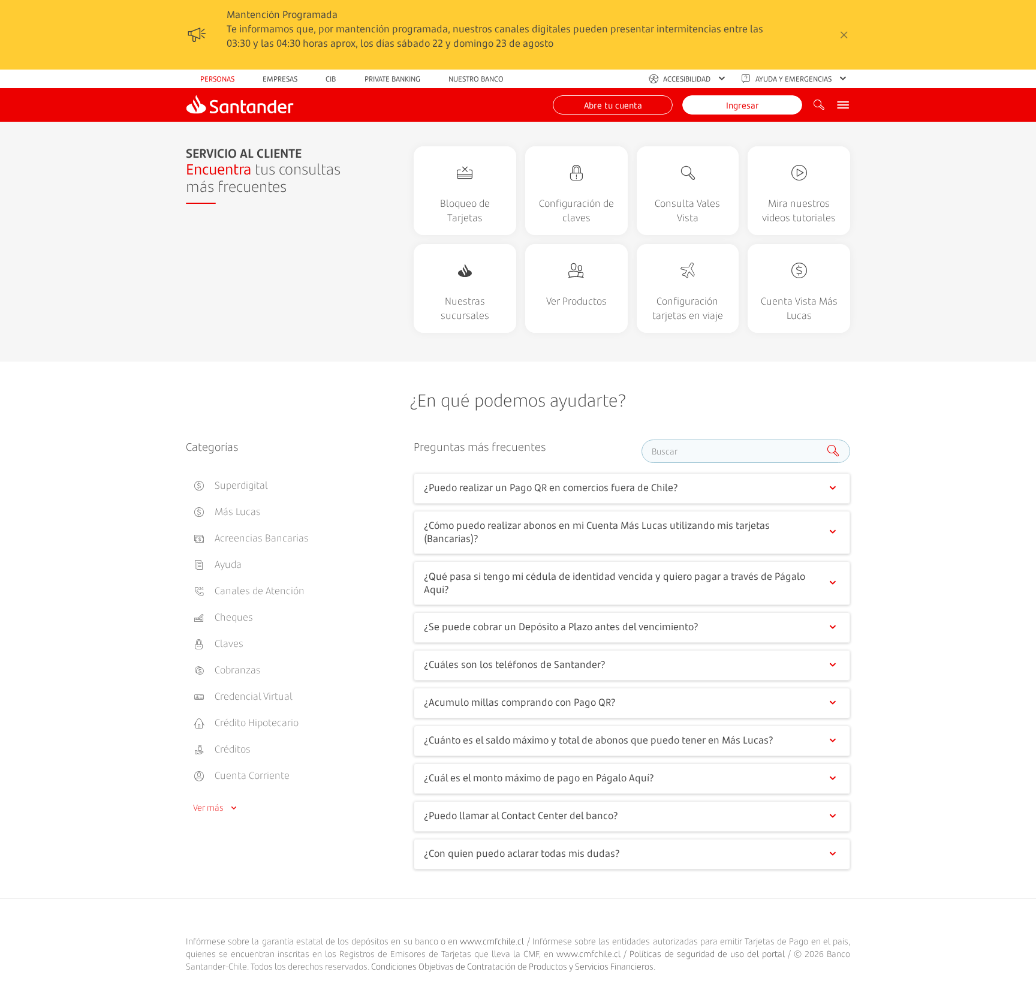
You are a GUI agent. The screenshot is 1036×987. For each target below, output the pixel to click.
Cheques (232, 617)
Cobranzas (236, 669)
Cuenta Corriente (251, 775)
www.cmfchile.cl (492, 941)
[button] (613, 105)
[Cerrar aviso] (844, 35)
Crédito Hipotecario (255, 722)
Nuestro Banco (476, 79)
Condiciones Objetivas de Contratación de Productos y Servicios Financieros (512, 966)
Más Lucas (236, 511)
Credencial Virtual (252, 696)
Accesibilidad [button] (686, 79)
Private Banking (392, 79)
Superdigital (240, 485)
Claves (227, 643)
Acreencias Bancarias (260, 537)
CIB (331, 79)
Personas (217, 79)
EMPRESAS (280, 79)
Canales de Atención (258, 590)
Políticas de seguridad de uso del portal (707, 953)
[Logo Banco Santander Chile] (240, 105)
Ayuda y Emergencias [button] (793, 79)
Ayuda (227, 564)
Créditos (231, 749)
